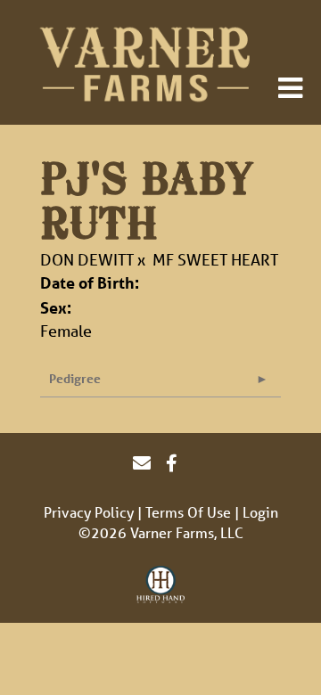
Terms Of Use (188, 512)
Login (260, 512)
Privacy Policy (89, 512)
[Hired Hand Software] (160, 585)
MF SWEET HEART (215, 259)
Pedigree (75, 378)
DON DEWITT (87, 259)
